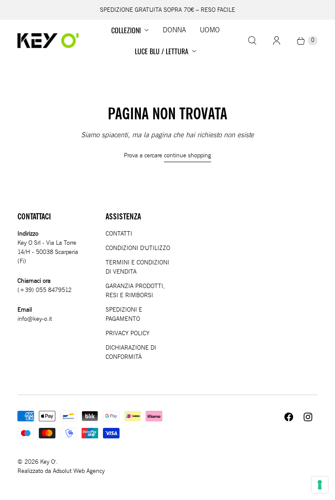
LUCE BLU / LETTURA (161, 51)
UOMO (210, 30)
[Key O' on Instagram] (308, 417)
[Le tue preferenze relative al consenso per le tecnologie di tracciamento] (319, 484)
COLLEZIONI (126, 30)
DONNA (174, 30)
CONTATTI (119, 233)
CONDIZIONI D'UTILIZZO (138, 248)
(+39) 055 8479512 (44, 290)
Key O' (48, 462)
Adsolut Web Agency (79, 471)
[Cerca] (252, 40)
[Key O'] (48, 40)
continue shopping (187, 155)
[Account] (276, 40)
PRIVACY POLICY (128, 333)
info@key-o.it (34, 319)
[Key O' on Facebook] (288, 417)
